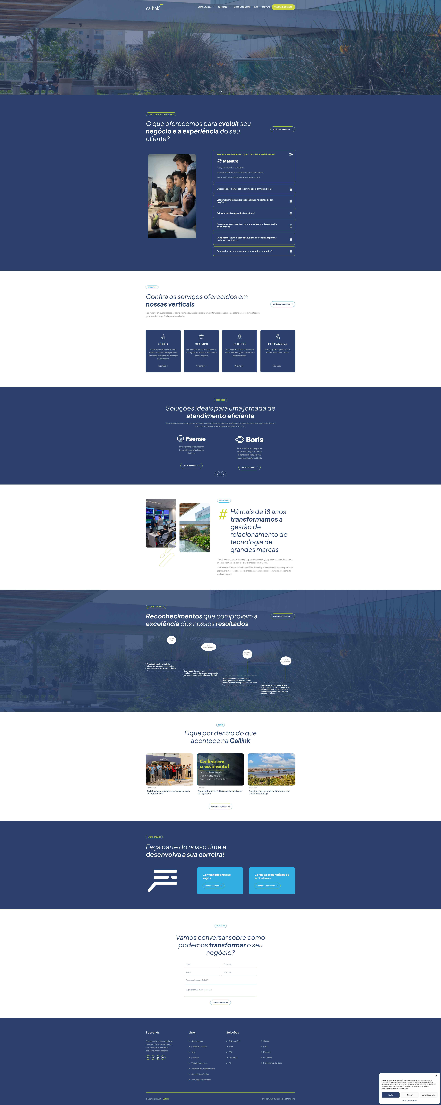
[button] (436, 1076)
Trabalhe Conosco (283, 7)
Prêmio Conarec (247, 654)
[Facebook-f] (148, 1057)
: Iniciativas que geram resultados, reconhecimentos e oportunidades (161, 666)
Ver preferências (428, 1095)
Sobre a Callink (205, 7)
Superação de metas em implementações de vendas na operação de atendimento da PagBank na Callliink (201, 673)
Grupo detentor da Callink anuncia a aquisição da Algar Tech (220, 792)
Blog (256, 7)
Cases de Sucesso (241, 7)
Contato (266, 7)
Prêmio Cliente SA (285, 660)
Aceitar (391, 1095)
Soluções (222, 7)
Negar (409, 1095)
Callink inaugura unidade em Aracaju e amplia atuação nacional (168, 792)
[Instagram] (153, 1057)
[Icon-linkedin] (158, 1057)
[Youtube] (163, 1057)
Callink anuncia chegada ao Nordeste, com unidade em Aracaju (269, 792)
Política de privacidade (410, 1100)
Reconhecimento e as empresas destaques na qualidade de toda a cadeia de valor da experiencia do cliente (240, 680)
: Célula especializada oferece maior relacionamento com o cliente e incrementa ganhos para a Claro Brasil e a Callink (276, 689)
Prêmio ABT (171, 639)
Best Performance (209, 646)
